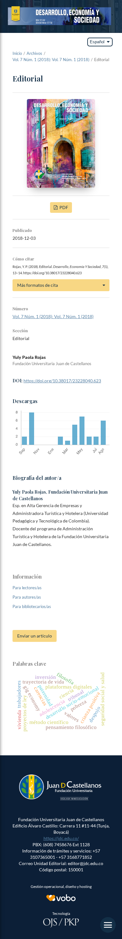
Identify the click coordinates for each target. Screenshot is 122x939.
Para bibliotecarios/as (32, 606)
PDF (63, 207)
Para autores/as (27, 597)
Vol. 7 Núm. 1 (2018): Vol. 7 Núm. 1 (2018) (51, 59)
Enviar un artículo (34, 635)
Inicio (17, 53)
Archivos (34, 53)
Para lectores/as (27, 587)
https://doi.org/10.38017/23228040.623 (62, 380)
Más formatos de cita (37, 285)
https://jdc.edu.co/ (61, 838)
